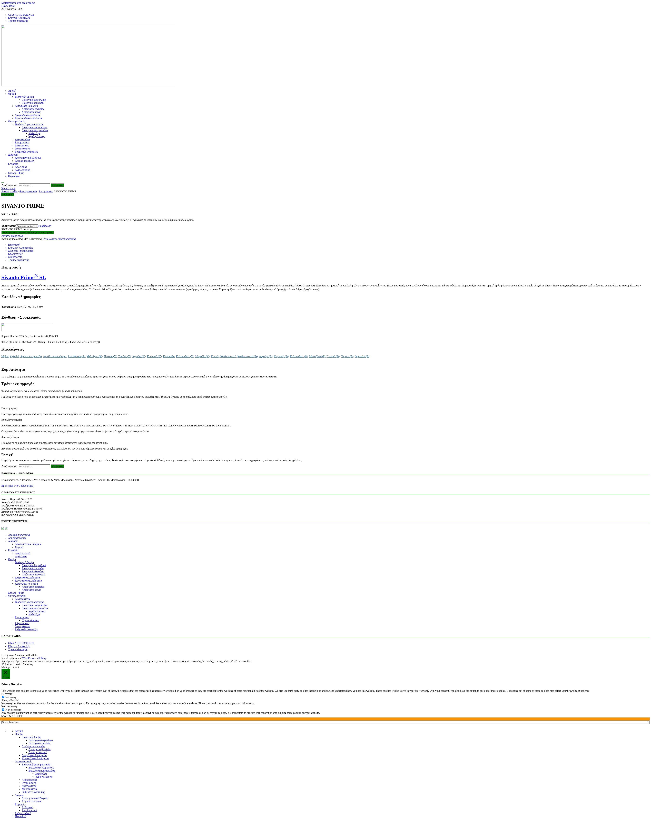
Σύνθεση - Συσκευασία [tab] (20, 250)
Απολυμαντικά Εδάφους (28, 157)
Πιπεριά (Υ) (110, 356)
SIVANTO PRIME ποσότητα (17, 229)
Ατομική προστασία (19, 534)
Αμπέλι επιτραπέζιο (31, 356)
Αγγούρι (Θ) (265, 356)
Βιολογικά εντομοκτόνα (34, 127)
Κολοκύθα (169, 356)
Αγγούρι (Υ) (139, 356)
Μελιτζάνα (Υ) (95, 356)
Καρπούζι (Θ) (281, 356)
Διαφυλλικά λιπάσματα (27, 115)
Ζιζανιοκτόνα (22, 145)
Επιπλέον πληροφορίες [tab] (20, 247)
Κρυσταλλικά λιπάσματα (28, 118)
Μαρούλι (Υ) (202, 356)
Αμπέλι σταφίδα (76, 356)
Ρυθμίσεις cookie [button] (11, 664)
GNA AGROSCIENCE (21, 14)
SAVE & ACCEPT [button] (11, 715)
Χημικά (19, 547)
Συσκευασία (9, 225)
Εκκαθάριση (44, 225)
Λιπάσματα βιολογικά (33, 574)
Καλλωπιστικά (228, 356)
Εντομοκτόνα (22, 142)
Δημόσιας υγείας (17, 537)
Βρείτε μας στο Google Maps (17, 485)
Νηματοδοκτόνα (30, 620)
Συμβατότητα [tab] (15, 256)
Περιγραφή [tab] (14, 244)
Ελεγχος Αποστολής (19, 17)
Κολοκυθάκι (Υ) (185, 356)
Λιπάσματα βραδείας (33, 108)
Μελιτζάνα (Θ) (317, 356)
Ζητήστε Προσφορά (12, 235)
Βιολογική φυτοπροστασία (29, 124)
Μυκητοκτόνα (22, 148)
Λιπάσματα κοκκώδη (26, 105)
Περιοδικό (13, 176)
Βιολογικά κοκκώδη (33, 102)
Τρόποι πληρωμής (18, 20)
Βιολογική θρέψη (24, 96)
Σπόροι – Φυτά (16, 173)
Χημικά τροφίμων (24, 160)
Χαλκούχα (34, 133)
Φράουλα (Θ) (362, 356)
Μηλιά (4, 356)
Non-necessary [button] (9, 706)
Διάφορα (12, 154)
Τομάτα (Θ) (347, 356)
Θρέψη (12, 93)
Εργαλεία (13, 163)
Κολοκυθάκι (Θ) (299, 356)
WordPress (28, 658)
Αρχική (12, 90)
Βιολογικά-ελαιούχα (33, 571)
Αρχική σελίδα (9, 191)
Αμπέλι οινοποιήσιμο (54, 356)
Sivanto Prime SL (23, 277)
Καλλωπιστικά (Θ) (248, 356)
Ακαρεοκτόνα (22, 139)
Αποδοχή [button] (28, 664)
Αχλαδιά (14, 356)
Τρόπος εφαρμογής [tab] (18, 259)
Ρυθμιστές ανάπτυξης (26, 151)
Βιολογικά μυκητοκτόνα (35, 130)
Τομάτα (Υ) (124, 356)
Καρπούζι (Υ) (154, 356)
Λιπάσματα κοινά (31, 112)
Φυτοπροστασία (16, 121)
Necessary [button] (6, 693)
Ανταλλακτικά (22, 169)
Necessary (10, 697)
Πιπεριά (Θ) (333, 356)
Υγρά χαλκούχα (36, 136)
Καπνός (215, 356)
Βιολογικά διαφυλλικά (34, 99)
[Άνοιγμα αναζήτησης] (2, 182)
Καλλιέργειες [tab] (15, 253)
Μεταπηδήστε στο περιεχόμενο (18, 2)
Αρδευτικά (21, 166)
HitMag (42, 658)
